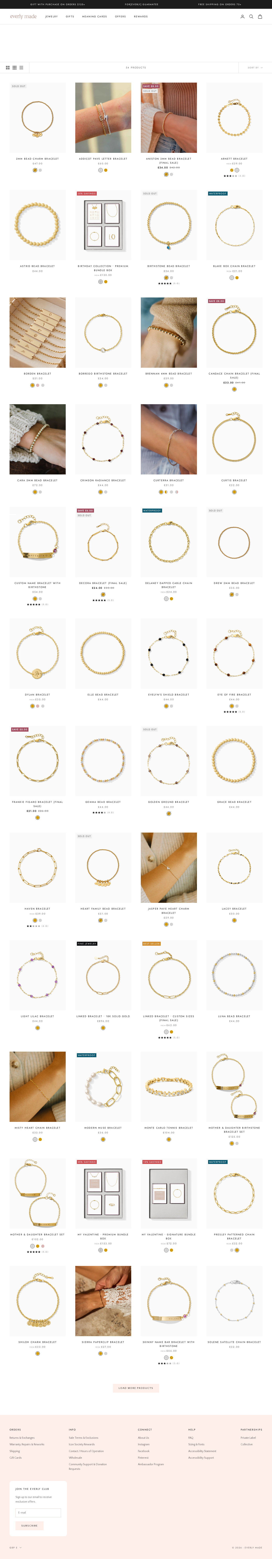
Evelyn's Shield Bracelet (168, 695)
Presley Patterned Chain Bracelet (234, 1236)
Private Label (248, 1437)
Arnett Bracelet (234, 159)
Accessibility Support (201, 1457)
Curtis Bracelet (234, 480)
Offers (120, 16)
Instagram (144, 1444)
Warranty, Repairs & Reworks (27, 1444)
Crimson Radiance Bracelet (103, 480)
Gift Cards (16, 1457)
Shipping (15, 1451)
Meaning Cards (94, 16)
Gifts (70, 16)
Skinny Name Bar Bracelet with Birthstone (169, 1344)
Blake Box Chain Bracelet (234, 266)
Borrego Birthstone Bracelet (103, 373)
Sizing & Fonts (196, 1444)
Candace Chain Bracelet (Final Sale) (234, 375)
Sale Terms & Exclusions (83, 1437)
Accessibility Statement (202, 1451)
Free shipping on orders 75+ (219, 4)
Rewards (141, 16)
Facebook (143, 1451)
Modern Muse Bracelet (103, 1128)
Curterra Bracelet (169, 480)
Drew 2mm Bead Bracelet (234, 583)
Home (13, 30)
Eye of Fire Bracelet (234, 695)
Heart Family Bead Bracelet (103, 909)
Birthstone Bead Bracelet (169, 266)
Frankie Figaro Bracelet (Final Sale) (37, 804)
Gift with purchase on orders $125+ (57, 4)
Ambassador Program (151, 1464)
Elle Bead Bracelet (103, 695)
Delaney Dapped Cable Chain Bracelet (168, 585)
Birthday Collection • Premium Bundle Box (103, 268)
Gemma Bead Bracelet (103, 802)
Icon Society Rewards (82, 1444)
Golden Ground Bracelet (169, 802)
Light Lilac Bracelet (37, 1016)
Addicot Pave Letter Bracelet (103, 159)
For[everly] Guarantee (142, 4)
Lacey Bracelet (234, 909)
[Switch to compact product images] (21, 67)
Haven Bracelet (37, 909)
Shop (24, 30)
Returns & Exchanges (22, 1437)
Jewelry (51, 16)
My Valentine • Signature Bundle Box (169, 1236)
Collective (247, 1444)
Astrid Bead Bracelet (37, 266)
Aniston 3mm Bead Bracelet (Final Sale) (169, 161)
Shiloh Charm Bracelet (38, 1342)
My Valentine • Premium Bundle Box (103, 1236)
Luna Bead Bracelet (234, 1016)
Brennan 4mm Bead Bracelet (169, 373)
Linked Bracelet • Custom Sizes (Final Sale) (168, 1018)
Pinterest (143, 1457)
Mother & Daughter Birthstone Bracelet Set (234, 1130)
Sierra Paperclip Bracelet (103, 1342)
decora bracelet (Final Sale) (103, 583)
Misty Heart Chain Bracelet (38, 1128)
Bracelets (37, 30)
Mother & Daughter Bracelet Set (37, 1234)
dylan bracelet (37, 695)
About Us (143, 1437)
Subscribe (29, 1525)
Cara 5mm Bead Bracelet (37, 480)
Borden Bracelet (37, 373)
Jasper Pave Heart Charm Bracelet (169, 911)
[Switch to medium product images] (14, 67)
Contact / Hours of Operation (86, 1451)
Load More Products (136, 1388)
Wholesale (75, 1457)
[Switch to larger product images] (8, 67)
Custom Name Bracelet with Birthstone (38, 585)
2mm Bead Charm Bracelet (37, 159)
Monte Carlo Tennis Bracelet (169, 1128)
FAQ (190, 1437)
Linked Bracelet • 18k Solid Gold (103, 1016)
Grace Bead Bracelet (234, 802)
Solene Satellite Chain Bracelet (234, 1342)
